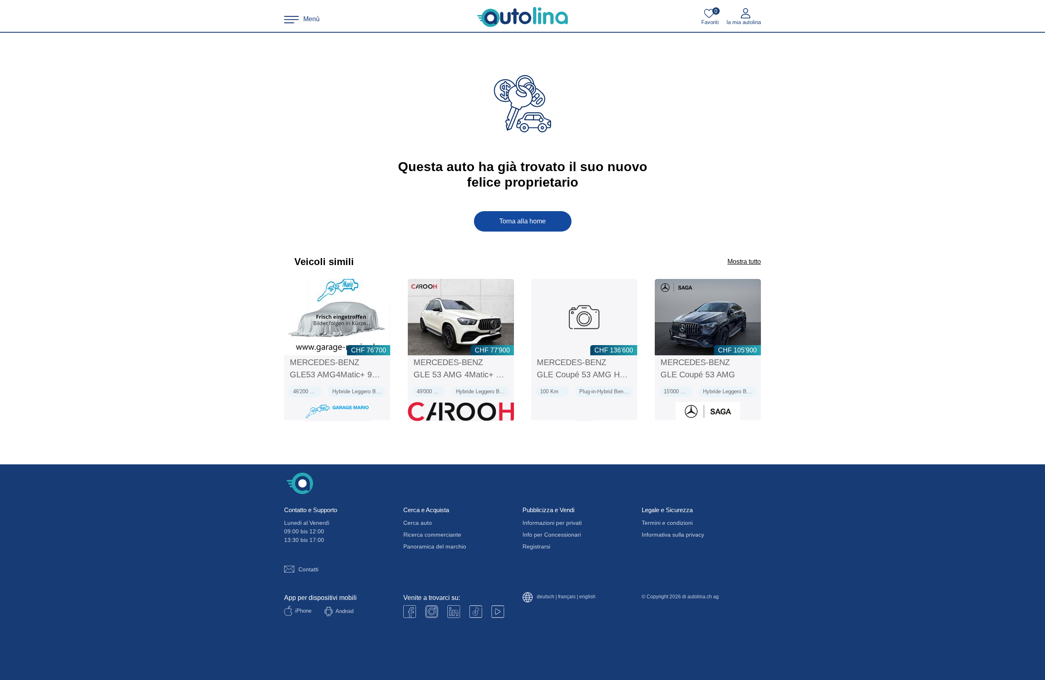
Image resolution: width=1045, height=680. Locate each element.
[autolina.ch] (522, 17)
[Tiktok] (475, 611)
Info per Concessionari (551, 534)
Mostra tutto (744, 261)
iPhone (303, 611)
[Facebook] (409, 611)
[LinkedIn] (453, 611)
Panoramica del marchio (434, 546)
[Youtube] (431, 611)
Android (345, 611)
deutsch (545, 597)
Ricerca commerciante (432, 534)
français (567, 597)
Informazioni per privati (552, 522)
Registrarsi (536, 546)
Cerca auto (417, 522)
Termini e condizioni (667, 522)
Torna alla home (522, 221)
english (587, 597)
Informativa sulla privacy (673, 534)
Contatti (308, 569)
